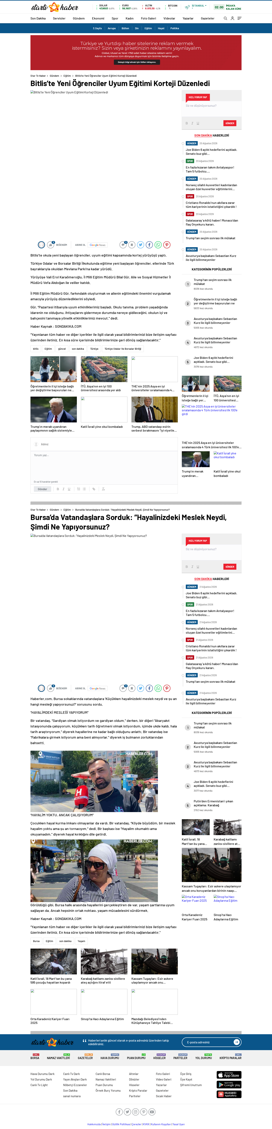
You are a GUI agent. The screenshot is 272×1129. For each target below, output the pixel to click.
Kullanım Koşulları (161, 1124)
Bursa (36, 941)
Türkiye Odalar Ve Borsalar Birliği (123, 348)
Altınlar (134, 1074)
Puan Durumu (136, 1056)
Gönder (42, 489)
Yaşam (81, 941)
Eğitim (148, 28)
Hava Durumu (110, 1056)
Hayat (161, 28)
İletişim (106, 1124)
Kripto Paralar (231, 1056)
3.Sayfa (97, 28)
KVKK (146, 1124)
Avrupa (112, 28)
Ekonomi (98, 18)
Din (137, 28)
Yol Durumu (203, 1056)
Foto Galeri (148, 18)
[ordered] (78, 489)
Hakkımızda (94, 1124)
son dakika (78, 348)
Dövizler (134, 1079)
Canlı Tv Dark (71, 1074)
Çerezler (136, 1124)
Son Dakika (38, 18)
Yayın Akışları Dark (75, 1079)
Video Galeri (163, 1079)
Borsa (34, 1056)
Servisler (59, 18)
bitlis (35, 348)
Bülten (125, 28)
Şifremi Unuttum (191, 1085)
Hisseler (159, 1056)
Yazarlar (188, 18)
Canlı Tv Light (39, 1085)
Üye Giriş (185, 1074)
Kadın (130, 18)
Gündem (79, 18)
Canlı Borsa (103, 1074)
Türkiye (94, 348)
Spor (115, 18)
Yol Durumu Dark (41, 1079)
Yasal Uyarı (179, 1124)
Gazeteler (207, 18)
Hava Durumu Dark (42, 1074)
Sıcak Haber (164, 1096)
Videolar (169, 18)
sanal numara (72, 1096)
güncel (62, 348)
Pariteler (180, 1056)
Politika (174, 28)
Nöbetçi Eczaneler (75, 1085)
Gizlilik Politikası (121, 1124)
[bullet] (84, 489)
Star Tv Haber (38, 75)
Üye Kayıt (186, 1079)
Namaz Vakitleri (58, 1056)
